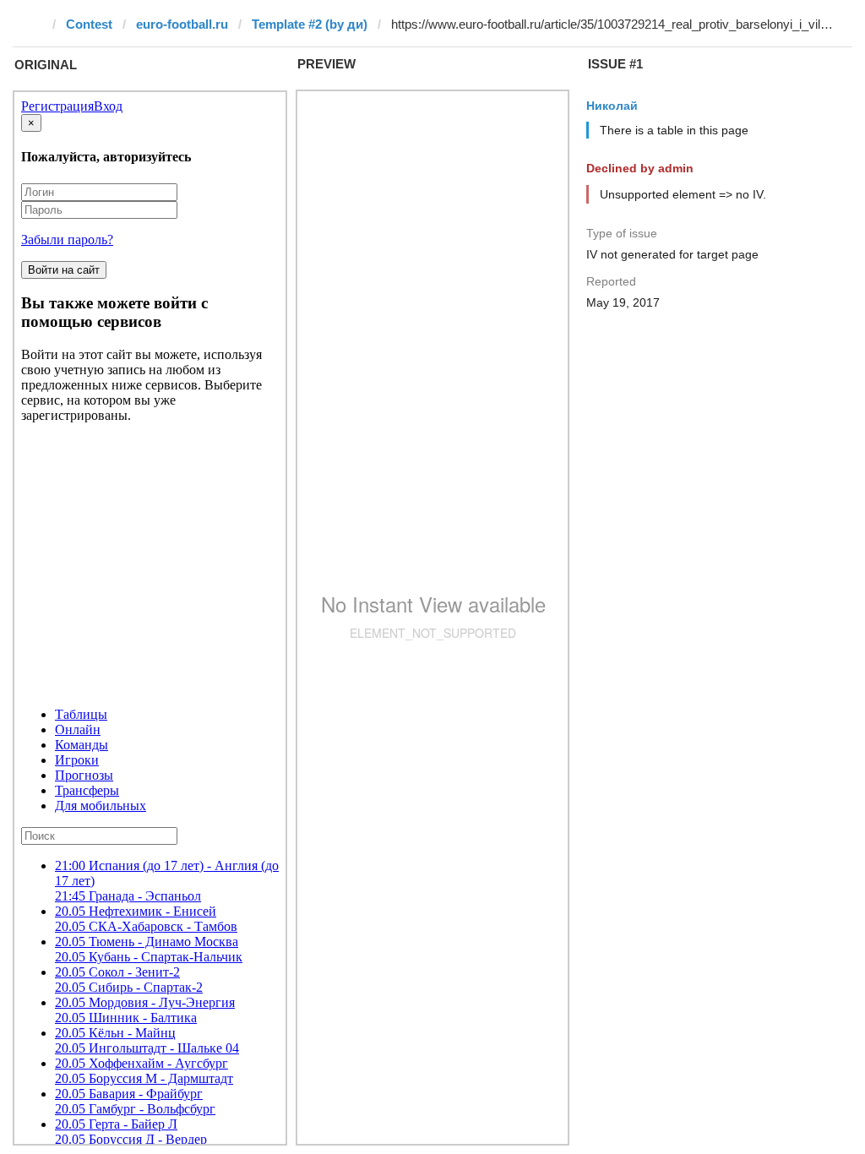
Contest (89, 24)
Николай (612, 105)
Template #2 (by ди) (309, 24)
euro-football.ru (182, 24)
